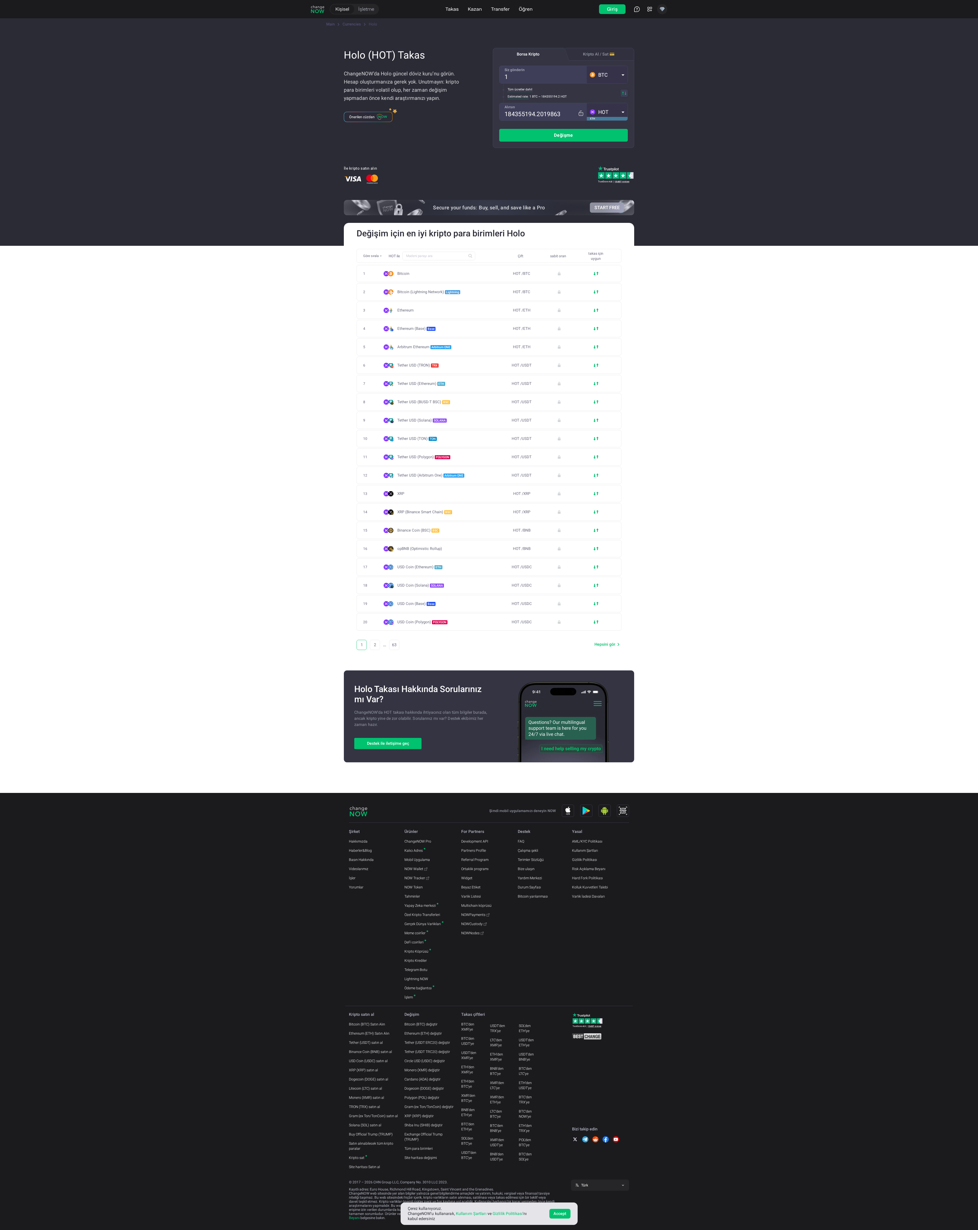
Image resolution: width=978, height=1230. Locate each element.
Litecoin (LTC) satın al (365, 1088)
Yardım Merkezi (530, 878)
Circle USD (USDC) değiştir (424, 1061)
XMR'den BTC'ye (468, 1098)
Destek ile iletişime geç (388, 743)
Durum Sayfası (529, 887)
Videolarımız (358, 869)
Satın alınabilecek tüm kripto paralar (371, 1146)
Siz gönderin (515, 70)
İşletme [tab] (366, 9)
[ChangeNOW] (317, 9)
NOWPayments (473, 915)
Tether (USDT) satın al (366, 1042)
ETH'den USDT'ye (525, 1085)
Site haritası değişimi (420, 1158)
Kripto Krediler (415, 960)
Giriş (612, 9)
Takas (452, 9)
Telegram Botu (415, 970)
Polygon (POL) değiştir (421, 1098)
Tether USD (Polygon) (423, 457)
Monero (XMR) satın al (366, 1098)
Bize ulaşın (526, 869)
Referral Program (474, 860)
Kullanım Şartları (585, 850)
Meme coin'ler (415, 933)
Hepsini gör (604, 644)
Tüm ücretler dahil (520, 89)
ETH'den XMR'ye (467, 1069)
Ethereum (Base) (415, 328)
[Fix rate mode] (580, 113)
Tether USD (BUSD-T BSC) (423, 402)
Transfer (500, 9)
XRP (400, 494)
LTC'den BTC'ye (496, 1113)
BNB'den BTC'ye (497, 1071)
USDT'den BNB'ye (526, 1056)
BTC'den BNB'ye (496, 1128)
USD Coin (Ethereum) (419, 567)
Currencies (352, 24)
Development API (474, 841)
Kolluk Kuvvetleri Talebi (590, 887)
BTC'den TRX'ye (525, 1099)
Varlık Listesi (471, 896)
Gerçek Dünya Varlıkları (422, 924)
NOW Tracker (414, 878)
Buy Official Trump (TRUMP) (371, 1134)
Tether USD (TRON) (417, 365)
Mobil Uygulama (417, 860)
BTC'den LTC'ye (525, 1071)
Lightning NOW (416, 979)
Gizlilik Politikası (584, 860)
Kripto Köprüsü (416, 951)
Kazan (475, 9)
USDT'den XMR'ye (468, 1055)
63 (394, 644)
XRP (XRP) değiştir (419, 1116)
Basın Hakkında (361, 860)
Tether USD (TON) (416, 438)
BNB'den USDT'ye (497, 1156)
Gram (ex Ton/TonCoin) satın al (373, 1116)
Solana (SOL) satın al (365, 1125)
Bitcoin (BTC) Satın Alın (367, 1024)
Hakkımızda (358, 841)
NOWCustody (472, 924)
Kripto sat (356, 1158)
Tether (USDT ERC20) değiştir (427, 1042)
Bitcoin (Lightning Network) (428, 292)
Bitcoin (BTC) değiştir (421, 1024)
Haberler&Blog (360, 850)
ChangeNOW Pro (417, 841)
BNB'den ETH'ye (468, 1112)
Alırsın (510, 107)
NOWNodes (470, 933)
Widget (466, 878)
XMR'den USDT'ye (497, 1142)
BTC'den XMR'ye (467, 1026)
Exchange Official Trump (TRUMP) (423, 1136)
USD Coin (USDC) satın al (368, 1061)
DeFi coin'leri (414, 942)
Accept (559, 1213)
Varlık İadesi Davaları (588, 896)
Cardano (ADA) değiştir (422, 1079)
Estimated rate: (518, 96)
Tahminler (412, 896)
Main (330, 24)
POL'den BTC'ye (525, 1142)
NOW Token (413, 887)
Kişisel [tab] (342, 9)
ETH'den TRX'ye (525, 1128)
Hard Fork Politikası (587, 878)
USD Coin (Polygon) (421, 622)
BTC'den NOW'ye (525, 1113)
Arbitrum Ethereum (423, 347)
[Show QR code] (623, 811)
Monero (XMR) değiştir (422, 1070)
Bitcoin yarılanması (533, 896)
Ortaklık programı (474, 869)
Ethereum (405, 310)
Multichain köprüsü (476, 905)
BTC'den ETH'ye (467, 1126)
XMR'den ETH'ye (497, 1099)
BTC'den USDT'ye (467, 1041)
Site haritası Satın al (364, 1167)
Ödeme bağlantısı (418, 988)
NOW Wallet (413, 869)
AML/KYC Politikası (587, 841)
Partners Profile (473, 850)
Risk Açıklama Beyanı (588, 869)
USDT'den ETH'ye (526, 1042)
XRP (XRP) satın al (363, 1070)
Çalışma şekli (528, 850)
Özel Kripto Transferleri (422, 915)
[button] (607, 74)
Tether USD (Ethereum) (420, 383)
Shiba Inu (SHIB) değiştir (423, 1125)
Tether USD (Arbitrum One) (430, 475)
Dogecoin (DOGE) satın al (368, 1079)
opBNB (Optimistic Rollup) (419, 549)
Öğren (526, 9)
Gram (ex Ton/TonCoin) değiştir (429, 1107)
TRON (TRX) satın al (364, 1107)
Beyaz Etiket (471, 887)
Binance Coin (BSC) (417, 530)
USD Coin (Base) (415, 603)
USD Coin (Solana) (420, 585)
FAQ (521, 841)
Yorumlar (356, 887)
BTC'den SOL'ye (525, 1156)
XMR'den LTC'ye (497, 1085)
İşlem (408, 997)
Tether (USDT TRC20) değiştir (427, 1052)
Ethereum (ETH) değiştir (423, 1033)
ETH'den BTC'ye (467, 1083)
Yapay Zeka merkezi (420, 905)
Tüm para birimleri (418, 1148)
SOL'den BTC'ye (467, 1140)
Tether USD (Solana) (421, 420)
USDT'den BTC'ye (468, 1155)
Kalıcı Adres (413, 850)
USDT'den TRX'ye (497, 1028)
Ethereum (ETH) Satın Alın (369, 1033)
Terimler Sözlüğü (531, 860)
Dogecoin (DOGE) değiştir (424, 1088)
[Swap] (624, 93)
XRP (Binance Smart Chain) (424, 512)
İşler (352, 878)
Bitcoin (403, 274)
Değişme (563, 135)
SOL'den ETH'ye (525, 1028)
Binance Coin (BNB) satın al (370, 1052)
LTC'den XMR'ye (496, 1042)
